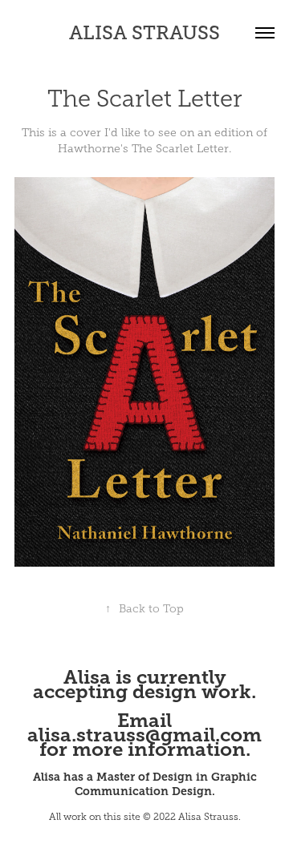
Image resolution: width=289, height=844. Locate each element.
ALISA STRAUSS (144, 32)
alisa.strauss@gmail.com (144, 735)
